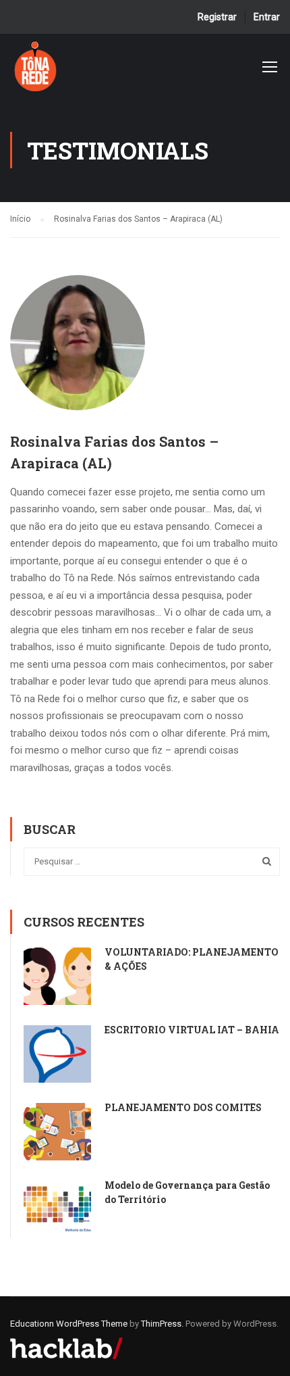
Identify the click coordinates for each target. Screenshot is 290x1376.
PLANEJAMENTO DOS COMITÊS (183, 1107)
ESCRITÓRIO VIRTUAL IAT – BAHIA (192, 1029)
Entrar (267, 16)
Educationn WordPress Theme (68, 1324)
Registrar (217, 16)
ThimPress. (162, 1324)
